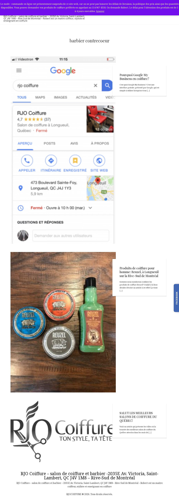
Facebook (177, 298)
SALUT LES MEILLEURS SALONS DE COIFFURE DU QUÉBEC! (138, 417)
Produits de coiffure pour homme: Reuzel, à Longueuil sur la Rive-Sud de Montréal (139, 272)
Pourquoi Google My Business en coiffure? (134, 77)
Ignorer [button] (100, 11)
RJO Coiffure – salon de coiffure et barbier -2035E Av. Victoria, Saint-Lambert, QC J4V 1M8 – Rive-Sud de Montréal (89, 476)
